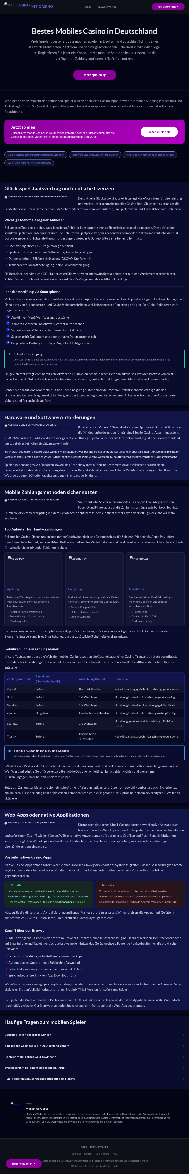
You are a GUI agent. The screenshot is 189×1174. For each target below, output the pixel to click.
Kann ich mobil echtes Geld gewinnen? (30, 1056)
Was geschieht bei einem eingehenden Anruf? (35, 1067)
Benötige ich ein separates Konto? (28, 1034)
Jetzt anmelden (167, 6)
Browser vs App (106, 6)
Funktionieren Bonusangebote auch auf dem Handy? (40, 1078)
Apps (88, 6)
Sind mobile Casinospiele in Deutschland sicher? (37, 1045)
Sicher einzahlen (22, 1163)
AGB (115, 1153)
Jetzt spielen (92, 75)
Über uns (76, 1153)
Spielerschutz (102, 1153)
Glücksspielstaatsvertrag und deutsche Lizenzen (36, 154)
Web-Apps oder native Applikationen (29, 162)
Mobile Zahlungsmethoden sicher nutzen (150, 154)
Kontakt (88, 1153)
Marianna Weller (37, 1108)
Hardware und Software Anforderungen (95, 154)
